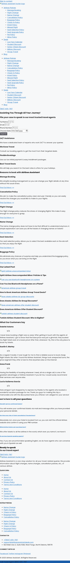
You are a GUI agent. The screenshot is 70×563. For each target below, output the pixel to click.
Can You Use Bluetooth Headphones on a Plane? (21, 284)
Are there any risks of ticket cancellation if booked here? (17, 415)
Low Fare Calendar (14, 42)
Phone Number (6, 128)
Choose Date (5, 131)
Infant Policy (12, 25)
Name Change (13, 15)
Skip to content (6, 1)
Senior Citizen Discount (16, 47)
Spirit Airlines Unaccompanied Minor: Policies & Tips (23, 275)
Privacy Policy (9, 482)
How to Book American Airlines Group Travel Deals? (23, 292)
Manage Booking (14, 10)
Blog (5, 54)
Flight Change (13, 12)
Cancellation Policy (15, 17)
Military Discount (14, 49)
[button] (35, 404)
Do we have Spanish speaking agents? (12, 436)
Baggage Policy (13, 20)
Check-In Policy (13, 22)
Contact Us (8, 480)
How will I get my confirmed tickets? (11, 404)
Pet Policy (11, 35)
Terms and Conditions (13, 485)
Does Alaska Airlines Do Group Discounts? (19, 301)
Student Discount (14, 44)
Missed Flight (12, 27)
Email (2, 125)
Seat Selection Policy (15, 30)
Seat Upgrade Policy (15, 32)
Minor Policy (12, 37)
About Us (7, 477)
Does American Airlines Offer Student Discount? (21, 309)
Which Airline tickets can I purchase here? (13, 427)
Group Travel (12, 52)
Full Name (4, 122)
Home (6, 475)
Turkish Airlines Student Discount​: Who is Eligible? (22, 318)
